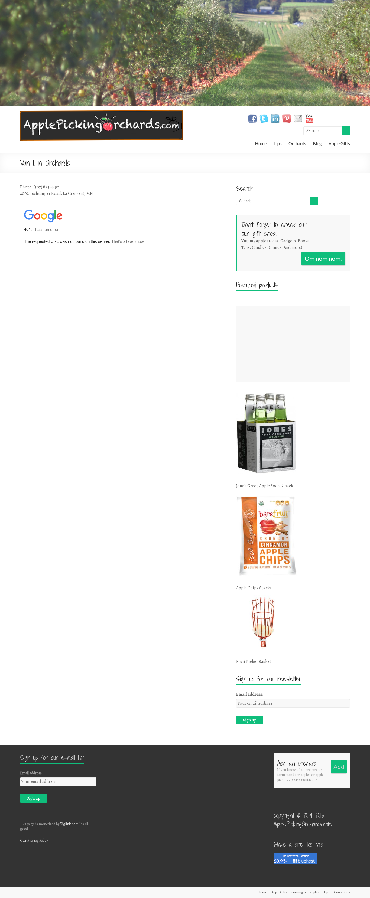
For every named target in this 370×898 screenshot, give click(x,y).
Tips (277, 143)
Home (261, 143)
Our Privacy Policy (34, 840)
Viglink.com (69, 824)
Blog (317, 143)
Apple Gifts (339, 143)
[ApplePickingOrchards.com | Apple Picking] (101, 113)
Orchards (297, 143)
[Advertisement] (293, 344)
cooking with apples (305, 892)
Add (339, 766)
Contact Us (342, 892)
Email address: (249, 694)
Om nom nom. (323, 258)
